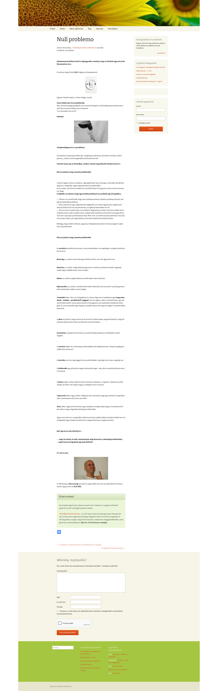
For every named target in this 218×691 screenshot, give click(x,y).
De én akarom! (117, 666)
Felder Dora (112, 670)
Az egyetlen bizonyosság (113, 548)
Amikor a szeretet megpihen (146, 74)
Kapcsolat (99, 29)
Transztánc (116, 673)
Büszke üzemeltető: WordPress (61, 686)
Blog (89, 29)
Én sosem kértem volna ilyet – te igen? (149, 81)
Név (59, 597)
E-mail (138, 106)
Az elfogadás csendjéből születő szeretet (150, 67)
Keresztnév (140, 115)
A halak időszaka (141, 78)
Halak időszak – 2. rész (144, 71)
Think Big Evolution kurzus (69, 514)
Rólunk (62, 29)
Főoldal (52, 29)
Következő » (161, 53)
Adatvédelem (112, 29)
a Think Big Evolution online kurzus (84, 47)
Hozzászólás (62, 571)
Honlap (60, 607)
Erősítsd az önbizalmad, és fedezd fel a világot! (79, 544)
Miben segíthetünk (76, 29)
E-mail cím (61, 602)
